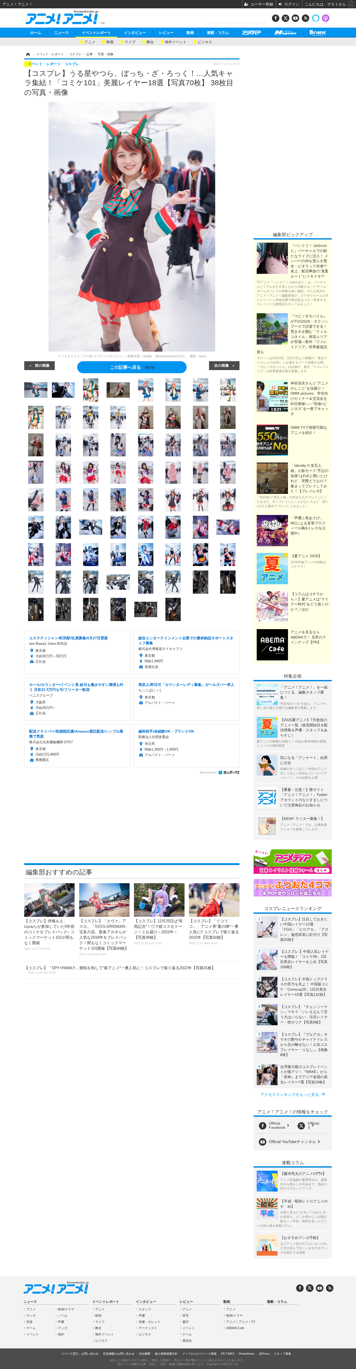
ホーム (35, 32)
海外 (61, 1334)
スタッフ (145, 1309)
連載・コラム (218, 32)
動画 (190, 32)
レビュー (166, 32)
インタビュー (135, 32)
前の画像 (42, 365)
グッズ (62, 1328)
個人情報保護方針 (166, 1353)
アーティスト (148, 1328)
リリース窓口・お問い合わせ (80, 1353)
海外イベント (176, 41)
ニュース (61, 32)
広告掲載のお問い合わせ (118, 1353)
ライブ (130, 41)
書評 (185, 1322)
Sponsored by (208, 772)
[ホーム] (27, 54)
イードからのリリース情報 (199, 1353)
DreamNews (247, 1353)
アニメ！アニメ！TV (240, 1322)
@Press (264, 1353)
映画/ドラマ (66, 1309)
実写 (185, 1315)
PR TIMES (227, 1353)
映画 (110, 41)
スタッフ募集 (282, 1353)
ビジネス (205, 41)
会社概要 (144, 1353)
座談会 (187, 1340)
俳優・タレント (150, 1322)
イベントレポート (96, 32)
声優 (61, 1322)
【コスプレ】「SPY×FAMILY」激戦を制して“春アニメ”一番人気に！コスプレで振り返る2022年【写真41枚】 (120, 970)
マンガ (31, 1315)
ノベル (62, 1315)
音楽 (29, 1322)
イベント (32, 1334)
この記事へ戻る (132, 367)
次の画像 (221, 365)
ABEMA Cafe (235, 1328)
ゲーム (31, 1328)
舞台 (150, 41)
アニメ (89, 41)
